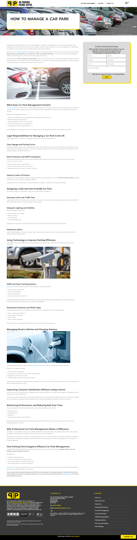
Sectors (100, 3)
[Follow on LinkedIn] (51, 510)
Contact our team (67, 474)
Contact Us (109, 3)
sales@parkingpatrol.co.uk (62, 508)
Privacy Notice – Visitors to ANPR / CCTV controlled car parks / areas (67, 513)
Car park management (13, 107)
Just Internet (75, 536)
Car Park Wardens (100, 513)
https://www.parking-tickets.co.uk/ (109, 53)
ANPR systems (10, 286)
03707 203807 (57, 505)
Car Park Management (88, 3)
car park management (17, 52)
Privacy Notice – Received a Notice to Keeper (61, 514)
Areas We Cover (100, 501)
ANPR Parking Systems (102, 517)
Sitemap (53, 515)
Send (106, 77)
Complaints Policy (77, 514)
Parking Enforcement (101, 507)
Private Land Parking (101, 523)
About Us (98, 497)
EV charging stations (37, 365)
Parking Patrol (10, 467)
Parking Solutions (100, 520)
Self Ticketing (99, 526)
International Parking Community (19, 502)
